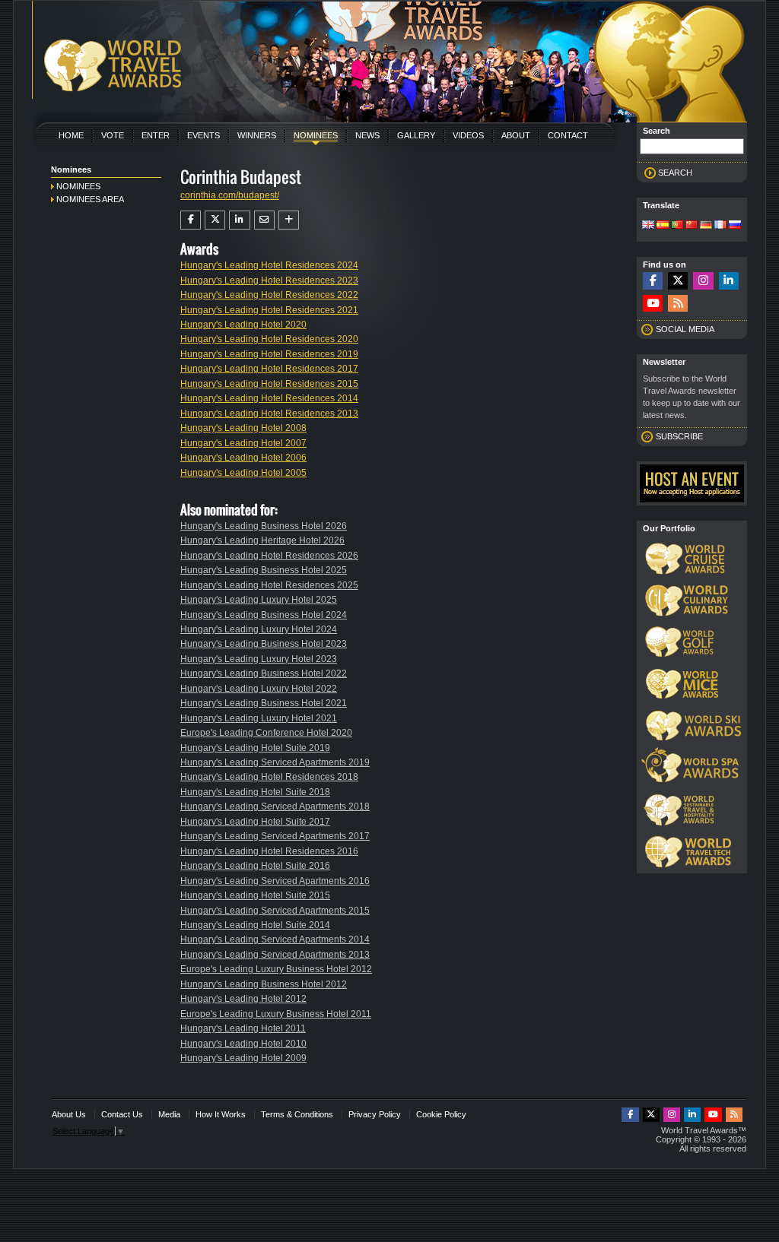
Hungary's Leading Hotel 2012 (243, 998)
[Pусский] (735, 225)
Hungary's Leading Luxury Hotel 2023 (258, 659)
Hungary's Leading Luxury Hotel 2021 (258, 718)
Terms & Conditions (297, 1114)
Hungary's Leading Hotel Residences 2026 (269, 555)
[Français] (720, 225)
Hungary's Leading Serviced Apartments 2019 (275, 762)
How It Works (221, 1114)
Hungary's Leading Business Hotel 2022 (263, 673)
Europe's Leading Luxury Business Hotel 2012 (276, 969)
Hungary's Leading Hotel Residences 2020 (269, 339)
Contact (568, 135)
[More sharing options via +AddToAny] (288, 219)
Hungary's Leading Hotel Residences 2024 (269, 265)
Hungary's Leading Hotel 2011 (243, 1028)
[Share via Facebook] (190, 219)
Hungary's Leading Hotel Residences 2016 (269, 851)
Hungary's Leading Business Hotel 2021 (263, 703)
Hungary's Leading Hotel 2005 (243, 472)
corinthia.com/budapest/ (229, 195)
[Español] (663, 225)
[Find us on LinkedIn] (729, 281)
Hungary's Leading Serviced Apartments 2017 (275, 836)
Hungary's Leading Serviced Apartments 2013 (275, 954)
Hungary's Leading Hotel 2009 (243, 1058)
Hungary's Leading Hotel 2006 (243, 457)
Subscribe (679, 436)
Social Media (685, 329)
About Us (69, 1114)
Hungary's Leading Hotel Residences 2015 (269, 384)
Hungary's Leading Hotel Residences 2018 (269, 776)
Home (71, 135)
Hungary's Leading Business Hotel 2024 (263, 615)
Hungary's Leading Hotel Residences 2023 (269, 280)
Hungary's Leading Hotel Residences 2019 (269, 354)
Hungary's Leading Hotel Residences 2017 (269, 368)
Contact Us (122, 1114)
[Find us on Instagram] (703, 281)
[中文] (691, 225)
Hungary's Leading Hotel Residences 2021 (269, 310)
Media (169, 1114)
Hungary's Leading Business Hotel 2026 (263, 526)
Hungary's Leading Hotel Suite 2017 (255, 821)
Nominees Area (90, 199)
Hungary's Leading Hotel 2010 (243, 1043)
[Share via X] (214, 219)
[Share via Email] (264, 219)
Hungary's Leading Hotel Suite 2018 (255, 792)
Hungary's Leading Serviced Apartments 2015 (275, 910)
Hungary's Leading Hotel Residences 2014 (269, 398)
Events (203, 135)
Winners (256, 135)
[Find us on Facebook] (653, 281)
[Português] (677, 225)
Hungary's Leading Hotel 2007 (243, 443)
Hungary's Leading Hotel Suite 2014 (255, 925)
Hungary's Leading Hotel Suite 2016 (255, 865)
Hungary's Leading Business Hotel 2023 (263, 643)
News (367, 135)
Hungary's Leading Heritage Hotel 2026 (262, 540)
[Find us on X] (678, 281)
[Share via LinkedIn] (239, 219)
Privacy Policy (374, 1114)
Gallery (416, 135)
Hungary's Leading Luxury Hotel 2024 (258, 629)
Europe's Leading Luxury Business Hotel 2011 (275, 1014)
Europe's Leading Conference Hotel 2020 (266, 732)
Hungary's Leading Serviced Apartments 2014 (275, 939)
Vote (112, 135)
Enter (155, 135)
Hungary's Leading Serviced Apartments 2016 (275, 881)
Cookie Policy (441, 1114)
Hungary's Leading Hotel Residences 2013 (269, 413)
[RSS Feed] (678, 303)
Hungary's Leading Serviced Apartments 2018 (275, 806)
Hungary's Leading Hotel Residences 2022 (269, 295)
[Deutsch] (706, 225)
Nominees (316, 135)
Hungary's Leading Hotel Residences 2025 (269, 585)
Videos (468, 135)
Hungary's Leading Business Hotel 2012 (263, 984)
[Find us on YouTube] (653, 303)
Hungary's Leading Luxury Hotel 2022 (258, 688)
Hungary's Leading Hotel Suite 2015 (255, 895)
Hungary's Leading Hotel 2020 (243, 324)
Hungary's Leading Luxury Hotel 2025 (258, 599)
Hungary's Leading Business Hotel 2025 (263, 570)
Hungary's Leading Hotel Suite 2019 (255, 748)
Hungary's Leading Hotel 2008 (243, 428)
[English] (648, 225)
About (515, 135)
